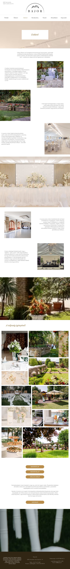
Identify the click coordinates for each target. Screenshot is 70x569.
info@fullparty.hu (58, 562)
